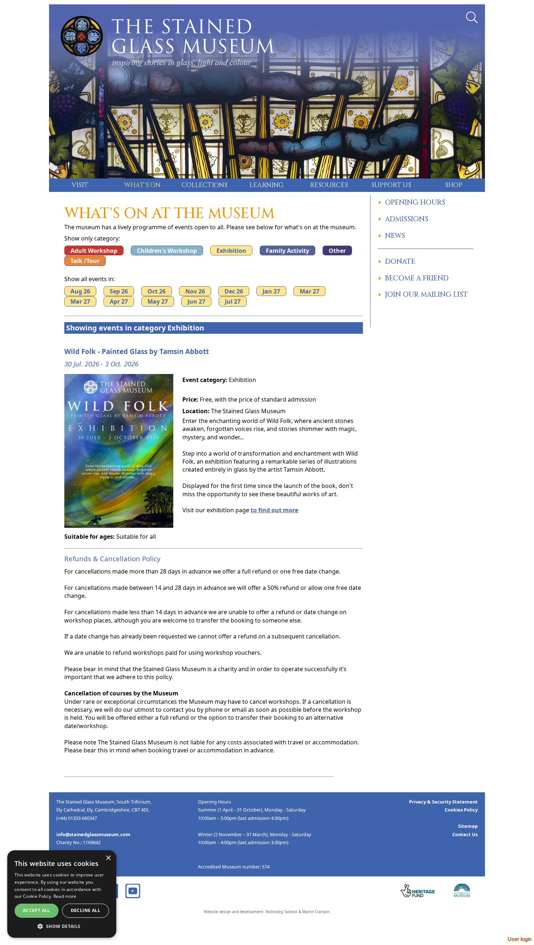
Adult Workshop (93, 250)
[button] (62, 926)
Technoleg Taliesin (281, 911)
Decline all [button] (85, 910)
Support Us (391, 185)
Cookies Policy (461, 809)
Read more (65, 896)
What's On (142, 185)
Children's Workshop (167, 250)
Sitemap (468, 826)
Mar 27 (309, 291)
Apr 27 (119, 301)
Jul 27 (232, 301)
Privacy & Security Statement (443, 801)
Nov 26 (195, 291)
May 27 (157, 301)
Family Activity (287, 250)
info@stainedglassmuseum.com (93, 834)
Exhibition (231, 250)
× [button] (108, 858)
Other (337, 250)
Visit (80, 185)
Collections (204, 185)
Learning (267, 185)
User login (519, 939)
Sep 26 (119, 291)
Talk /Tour (85, 261)
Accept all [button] (36, 910)
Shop (453, 185)
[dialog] (61, 894)
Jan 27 (271, 291)
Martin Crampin (315, 911)
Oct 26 (156, 291)
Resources (329, 185)
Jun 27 (196, 301)
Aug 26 (80, 291)
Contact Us (465, 834)
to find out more (274, 510)
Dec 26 (233, 291)
